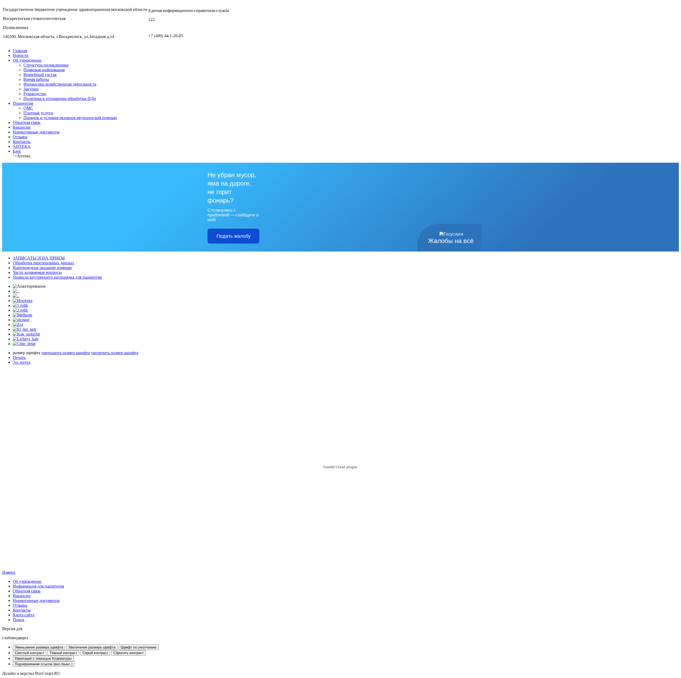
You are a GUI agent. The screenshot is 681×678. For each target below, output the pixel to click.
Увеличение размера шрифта (91, 647)
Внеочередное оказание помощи (42, 267)
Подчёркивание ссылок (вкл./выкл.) (43, 664)
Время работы (36, 79)
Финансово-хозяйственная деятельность (59, 84)
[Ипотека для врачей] (22, 300)
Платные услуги (38, 113)
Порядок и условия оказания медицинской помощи (70, 117)
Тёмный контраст (63, 653)
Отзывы (20, 137)
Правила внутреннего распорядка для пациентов (57, 277)
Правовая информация (44, 70)
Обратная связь (26, 122)
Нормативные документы (36, 132)
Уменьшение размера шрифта (39, 647)
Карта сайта (23, 615)
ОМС (28, 108)
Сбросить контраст (128, 653)
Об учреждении (27, 60)
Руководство (34, 93)
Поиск (18, 619)
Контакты (22, 141)
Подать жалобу (234, 236)
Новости (20, 55)
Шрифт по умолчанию (138, 647)
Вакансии (22, 127)
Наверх (8, 572)
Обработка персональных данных (43, 263)
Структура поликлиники (46, 65)
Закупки (31, 89)
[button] (340, 633)
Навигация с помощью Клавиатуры (43, 658)
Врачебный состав (40, 74)
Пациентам (23, 103)
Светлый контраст (29, 653)
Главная (20, 50)
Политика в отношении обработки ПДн (59, 98)
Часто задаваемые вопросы (37, 272)
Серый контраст (95, 653)
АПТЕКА (22, 146)
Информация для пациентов (38, 586)
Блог (17, 151)
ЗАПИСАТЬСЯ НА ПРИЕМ (39, 258)
